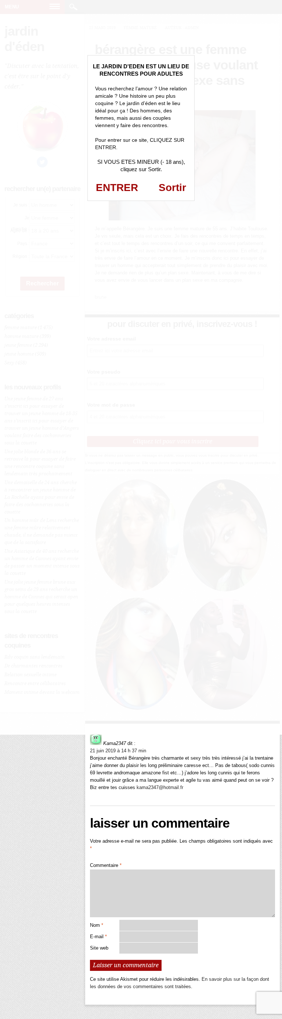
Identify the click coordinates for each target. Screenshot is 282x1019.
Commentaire (106, 865)
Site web (99, 948)
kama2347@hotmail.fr (160, 787)
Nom (96, 925)
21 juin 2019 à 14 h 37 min (118, 750)
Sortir (172, 187)
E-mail (98, 936)
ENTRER (117, 187)
